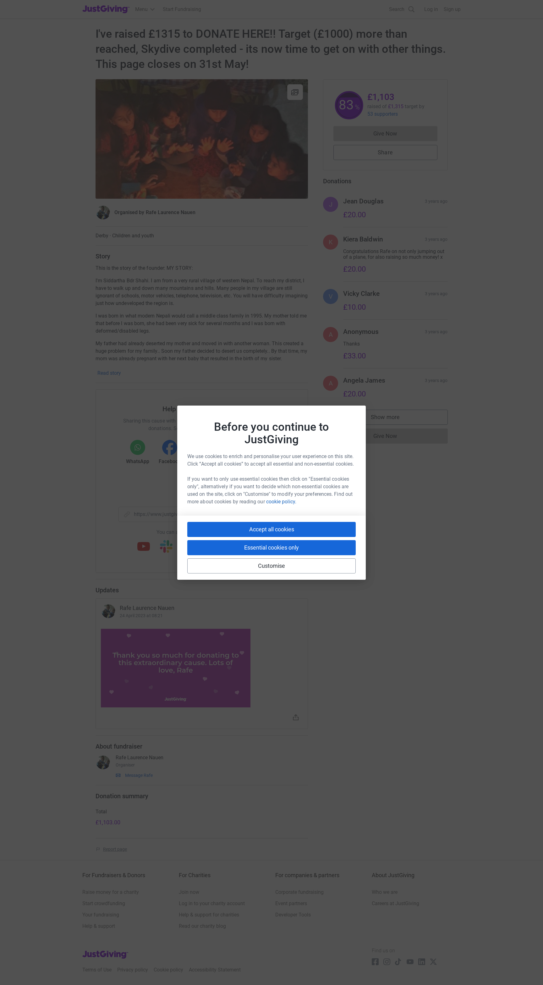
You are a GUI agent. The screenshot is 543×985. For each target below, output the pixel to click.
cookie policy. (281, 502)
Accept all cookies (271, 529)
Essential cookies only (271, 547)
